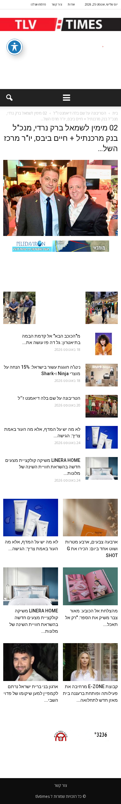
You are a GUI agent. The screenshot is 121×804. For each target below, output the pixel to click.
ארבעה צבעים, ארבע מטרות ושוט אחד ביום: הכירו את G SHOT (91, 548)
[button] (9, 97)
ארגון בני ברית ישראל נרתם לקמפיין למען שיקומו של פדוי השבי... (31, 693)
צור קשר (57, 4)
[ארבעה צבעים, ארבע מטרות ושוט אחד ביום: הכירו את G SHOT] (90, 518)
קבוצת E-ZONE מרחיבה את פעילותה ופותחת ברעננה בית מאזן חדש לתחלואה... (90, 693)
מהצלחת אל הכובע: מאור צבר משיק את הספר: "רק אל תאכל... (91, 617)
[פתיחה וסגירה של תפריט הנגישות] (14, 47)
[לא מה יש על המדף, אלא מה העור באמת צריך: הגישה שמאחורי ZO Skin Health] (102, 437)
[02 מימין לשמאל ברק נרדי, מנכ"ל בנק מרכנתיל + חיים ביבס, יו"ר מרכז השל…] (60, 234)
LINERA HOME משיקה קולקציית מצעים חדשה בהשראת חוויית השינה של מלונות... (42, 467)
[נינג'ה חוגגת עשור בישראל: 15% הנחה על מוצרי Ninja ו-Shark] (102, 375)
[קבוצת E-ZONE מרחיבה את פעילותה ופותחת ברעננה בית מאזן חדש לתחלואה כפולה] (90, 662)
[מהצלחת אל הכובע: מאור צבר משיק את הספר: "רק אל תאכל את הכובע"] (90, 586)
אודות (71, 4)
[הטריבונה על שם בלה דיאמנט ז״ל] (102, 406)
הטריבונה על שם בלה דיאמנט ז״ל (49, 398)
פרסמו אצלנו (38, 4)
